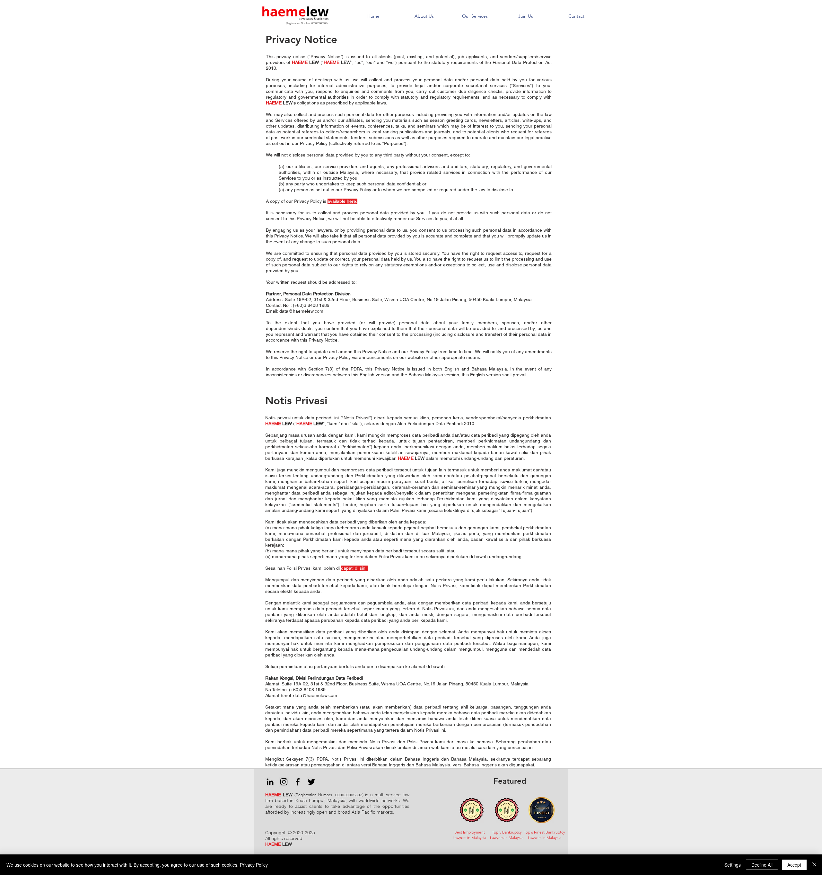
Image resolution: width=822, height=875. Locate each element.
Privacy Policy (254, 865)
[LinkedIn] (270, 782)
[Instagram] (284, 782)
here (351, 201)
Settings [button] (732, 865)
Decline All (762, 865)
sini (363, 568)
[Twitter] (311, 782)
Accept (794, 865)
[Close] (814, 865)
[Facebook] (297, 782)
